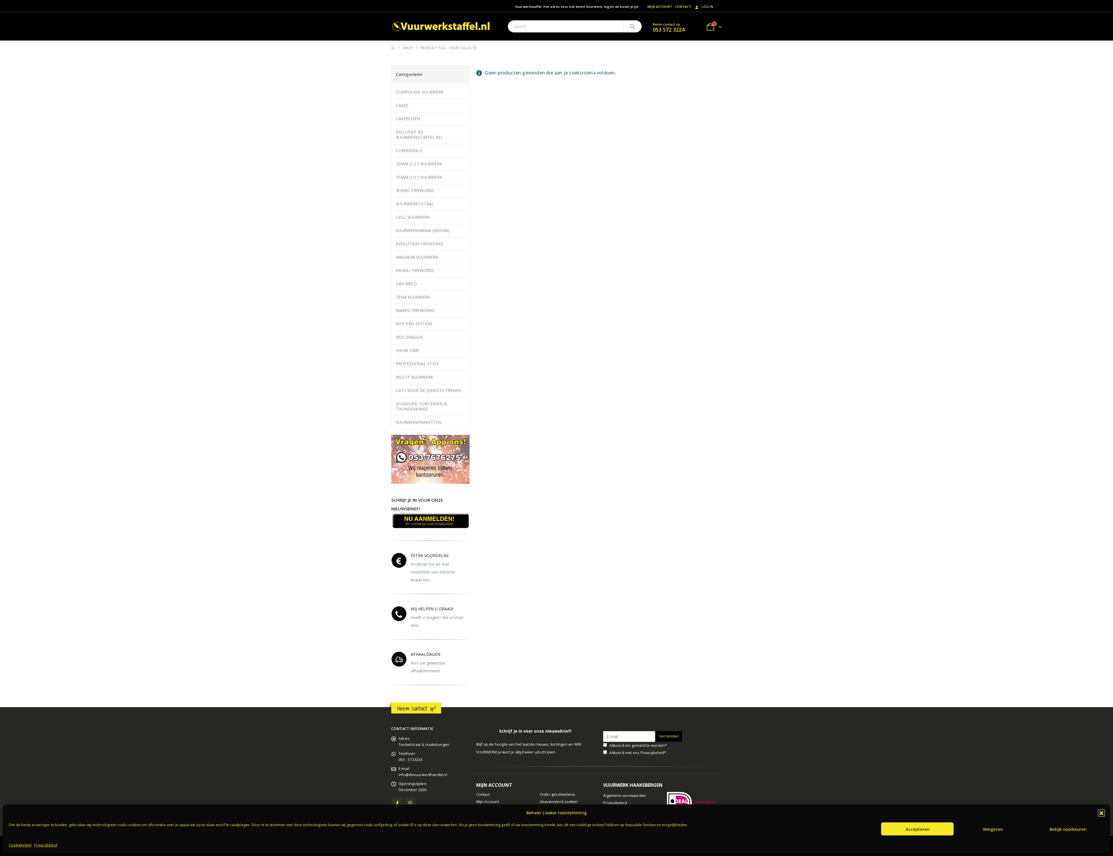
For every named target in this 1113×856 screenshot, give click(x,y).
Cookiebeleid (20, 845)
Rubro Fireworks (415, 190)
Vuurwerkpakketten (418, 422)
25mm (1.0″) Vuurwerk (419, 177)
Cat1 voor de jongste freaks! (428, 390)
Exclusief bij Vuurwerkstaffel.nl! (419, 134)
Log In (707, 6)
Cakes (402, 105)
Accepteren (917, 829)
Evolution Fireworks (419, 244)
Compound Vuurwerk (420, 92)
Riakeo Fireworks (415, 310)
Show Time (407, 350)
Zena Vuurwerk (413, 297)
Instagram (410, 803)
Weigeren (993, 829)
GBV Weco (406, 283)
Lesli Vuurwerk (413, 217)
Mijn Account (487, 801)
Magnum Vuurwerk (417, 257)
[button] (1101, 813)
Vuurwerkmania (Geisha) (422, 230)
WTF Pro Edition (414, 323)
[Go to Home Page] (393, 48)
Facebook (397, 803)
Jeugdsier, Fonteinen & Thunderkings (421, 406)
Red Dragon (409, 337)
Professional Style (417, 363)
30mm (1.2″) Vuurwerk (419, 164)
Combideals (409, 150)
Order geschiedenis (558, 794)
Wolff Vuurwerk (414, 377)
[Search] (632, 26)
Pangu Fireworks (415, 270)
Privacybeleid (45, 845)
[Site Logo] (442, 26)
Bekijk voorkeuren (1068, 829)
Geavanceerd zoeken (559, 801)
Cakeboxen (408, 118)
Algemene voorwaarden (624, 795)
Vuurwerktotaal (415, 204)
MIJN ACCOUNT (660, 6)
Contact (683, 6)
